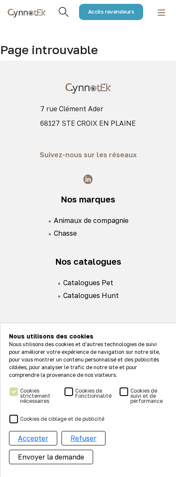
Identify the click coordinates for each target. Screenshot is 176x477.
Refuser (83, 438)
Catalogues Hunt (91, 295)
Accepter (33, 438)
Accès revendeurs (111, 12)
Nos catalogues (88, 261)
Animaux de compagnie (91, 220)
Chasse (65, 233)
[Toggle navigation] (161, 12)
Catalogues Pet (88, 282)
